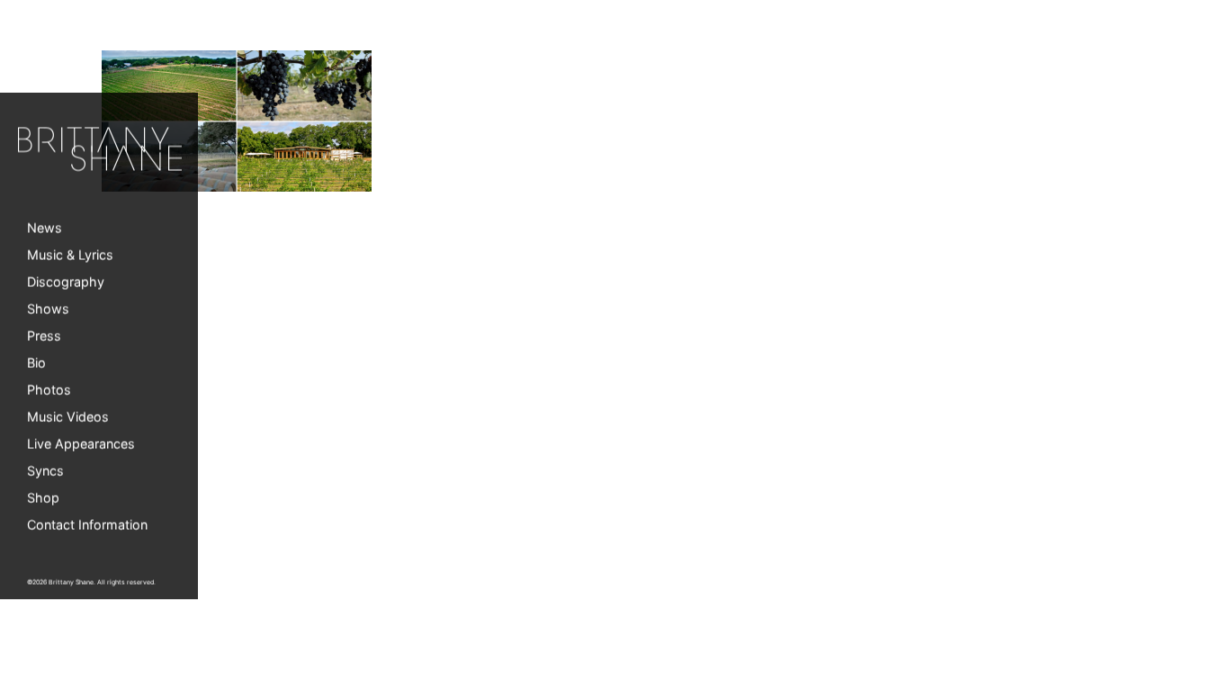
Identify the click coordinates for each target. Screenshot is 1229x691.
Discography (65, 282)
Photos (49, 390)
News (44, 228)
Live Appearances (81, 444)
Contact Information (87, 525)
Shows (48, 309)
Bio (36, 363)
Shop (43, 498)
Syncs (45, 471)
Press (44, 336)
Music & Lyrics (70, 255)
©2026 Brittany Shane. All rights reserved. (91, 583)
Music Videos (68, 417)
